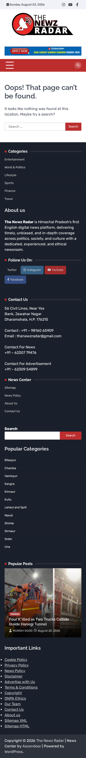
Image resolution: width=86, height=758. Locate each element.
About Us (11, 403)
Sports (9, 183)
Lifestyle (10, 175)
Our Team (13, 704)
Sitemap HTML (17, 726)
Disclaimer (13, 676)
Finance (10, 190)
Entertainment (15, 159)
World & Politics (15, 167)
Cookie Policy (16, 659)
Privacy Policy (17, 665)
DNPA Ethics (15, 698)
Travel (9, 199)
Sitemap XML (16, 720)
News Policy (13, 395)
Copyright (13, 693)
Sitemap (10, 387)
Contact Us (12, 411)
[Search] (78, 65)
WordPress (14, 751)
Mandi (15, 614)
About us (12, 715)
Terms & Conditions (21, 687)
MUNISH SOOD (23, 630)
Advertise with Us (20, 682)
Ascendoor (31, 746)
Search (11, 428)
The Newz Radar (50, 740)
